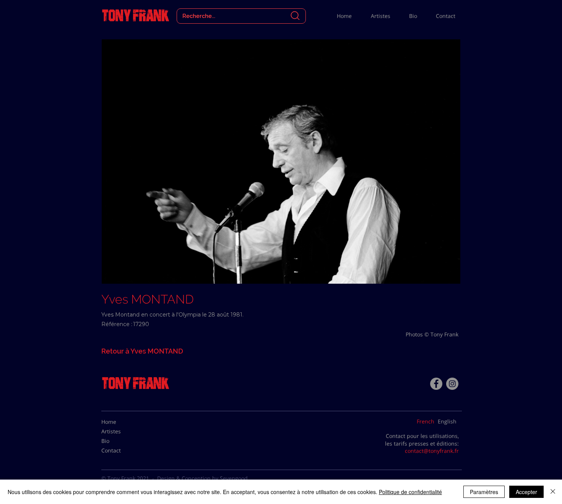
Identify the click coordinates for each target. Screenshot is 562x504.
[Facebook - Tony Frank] (436, 384)
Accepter (526, 492)
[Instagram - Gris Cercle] (452, 384)
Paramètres (484, 492)
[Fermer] (552, 492)
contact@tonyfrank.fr (432, 450)
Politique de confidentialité (410, 492)
